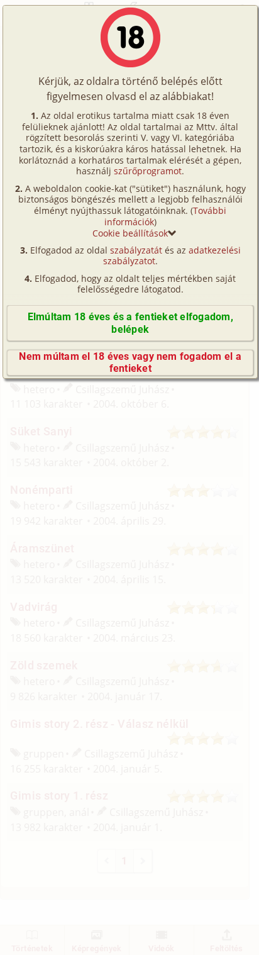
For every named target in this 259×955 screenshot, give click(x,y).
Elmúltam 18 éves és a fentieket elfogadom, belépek (130, 323)
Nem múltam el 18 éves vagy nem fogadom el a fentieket (130, 362)
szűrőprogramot (148, 171)
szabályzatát (136, 250)
